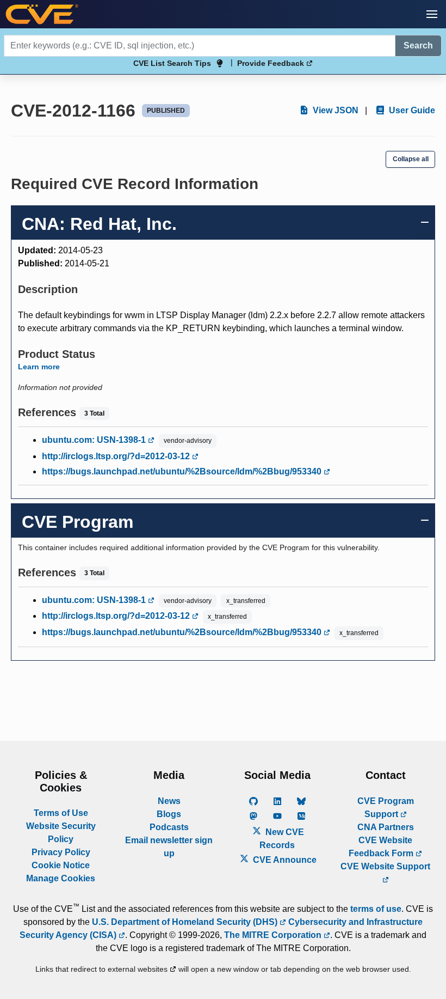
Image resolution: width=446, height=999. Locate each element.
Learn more (39, 366)
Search (418, 45)
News (169, 801)
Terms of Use (61, 813)
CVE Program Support (385, 807)
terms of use (375, 908)
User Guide (411, 110)
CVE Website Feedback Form (382, 847)
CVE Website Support (385, 866)
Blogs (169, 814)
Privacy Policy (61, 852)
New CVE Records (281, 838)
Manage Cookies (60, 878)
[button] (432, 14)
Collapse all (411, 159)
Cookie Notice (61, 865)
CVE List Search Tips (172, 63)
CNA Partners (385, 827)
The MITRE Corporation (274, 935)
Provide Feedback (271, 63)
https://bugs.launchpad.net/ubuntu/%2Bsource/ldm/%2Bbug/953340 (183, 471)
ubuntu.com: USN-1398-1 (95, 439)
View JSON (334, 110)
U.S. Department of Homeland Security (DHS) (186, 922)
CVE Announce (284, 859)
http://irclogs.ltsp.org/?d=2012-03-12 (117, 456)
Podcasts (169, 827)
